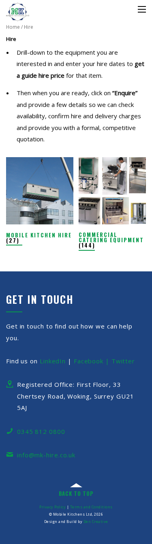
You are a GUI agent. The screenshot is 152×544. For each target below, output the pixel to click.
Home (13, 26)
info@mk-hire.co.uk (46, 455)
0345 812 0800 (41, 431)
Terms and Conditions (91, 507)
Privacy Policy (52, 507)
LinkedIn (53, 361)
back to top (76, 493)
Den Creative (95, 521)
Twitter (123, 361)
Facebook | (92, 361)
